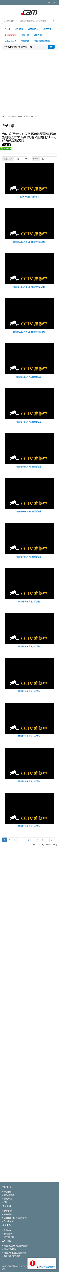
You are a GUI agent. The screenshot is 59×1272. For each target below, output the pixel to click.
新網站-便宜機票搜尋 (48, 1267)
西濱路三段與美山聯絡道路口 (30, 376)
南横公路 (25, 34)
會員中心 (8, 1230)
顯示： (35, 158)
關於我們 (8, 1191)
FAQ (6, 1202)
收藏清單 (8, 1233)
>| (52, 840)
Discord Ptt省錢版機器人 (15, 1217)
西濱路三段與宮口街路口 (29, 601)
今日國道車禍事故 (42, 40)
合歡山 (7, 29)
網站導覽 (8, 1214)
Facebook (8, 1221)
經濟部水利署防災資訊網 (15, 1252)
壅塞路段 (19, 29)
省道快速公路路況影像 (18, 116)
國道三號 (47, 29)
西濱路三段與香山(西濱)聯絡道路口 (29, 241)
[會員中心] (50, 2)
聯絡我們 (8, 1210)
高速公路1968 (10, 1249)
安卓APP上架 (10, 40)
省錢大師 (25, 40)
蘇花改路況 (33, 29)
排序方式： (8, 158)
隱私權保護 (9, 1195)
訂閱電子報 (9, 1237)
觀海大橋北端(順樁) (29, 196)
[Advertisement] (29, 82)
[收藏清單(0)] (54, 2)
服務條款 (8, 1198)
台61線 (34, 116)
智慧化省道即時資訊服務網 (16, 1245)
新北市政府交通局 (12, 1256)
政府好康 (38, 34)
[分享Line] (6, 148)
